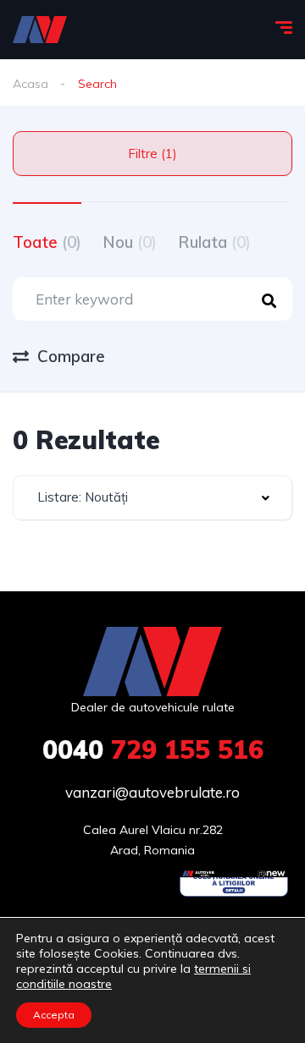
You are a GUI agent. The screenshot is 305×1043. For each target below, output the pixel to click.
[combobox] (152, 497)
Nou (130, 242)
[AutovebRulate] (40, 29)
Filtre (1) (152, 153)
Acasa (30, 83)
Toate (47, 242)
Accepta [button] (54, 1014)
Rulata (214, 242)
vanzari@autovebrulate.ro (152, 792)
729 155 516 (152, 749)
